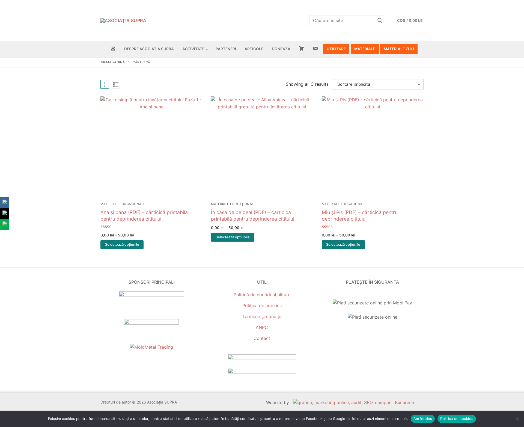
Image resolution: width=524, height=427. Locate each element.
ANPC (262, 327)
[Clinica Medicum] (151, 295)
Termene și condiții (261, 316)
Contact (262, 338)
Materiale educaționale (122, 204)
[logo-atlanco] (151, 323)
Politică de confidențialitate (262, 294)
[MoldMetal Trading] (151, 347)
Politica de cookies (262, 305)
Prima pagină (113, 62)
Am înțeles (422, 418)
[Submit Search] (379, 20)
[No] (517, 419)
